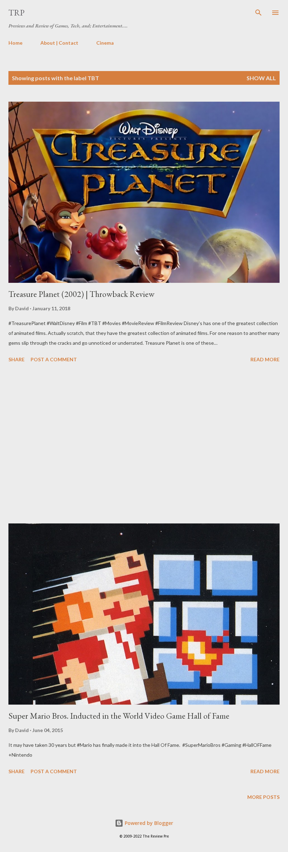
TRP (16, 12)
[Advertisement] (144, 444)
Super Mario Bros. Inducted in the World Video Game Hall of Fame (118, 715)
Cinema (105, 43)
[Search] (258, 12)
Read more (265, 359)
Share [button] (16, 359)
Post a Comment (54, 359)
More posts (263, 797)
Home (15, 43)
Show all (261, 78)
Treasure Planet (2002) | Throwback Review (81, 293)
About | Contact (59, 43)
